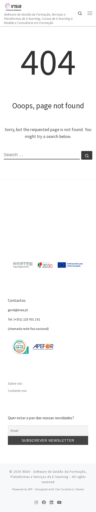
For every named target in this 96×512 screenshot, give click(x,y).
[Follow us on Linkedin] (51, 502)
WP (30, 489)
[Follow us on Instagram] (36, 502)
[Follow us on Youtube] (59, 502)
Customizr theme (72, 489)
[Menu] (90, 13)
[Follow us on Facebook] (44, 502)
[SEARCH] (42, 155)
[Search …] (86, 155)
